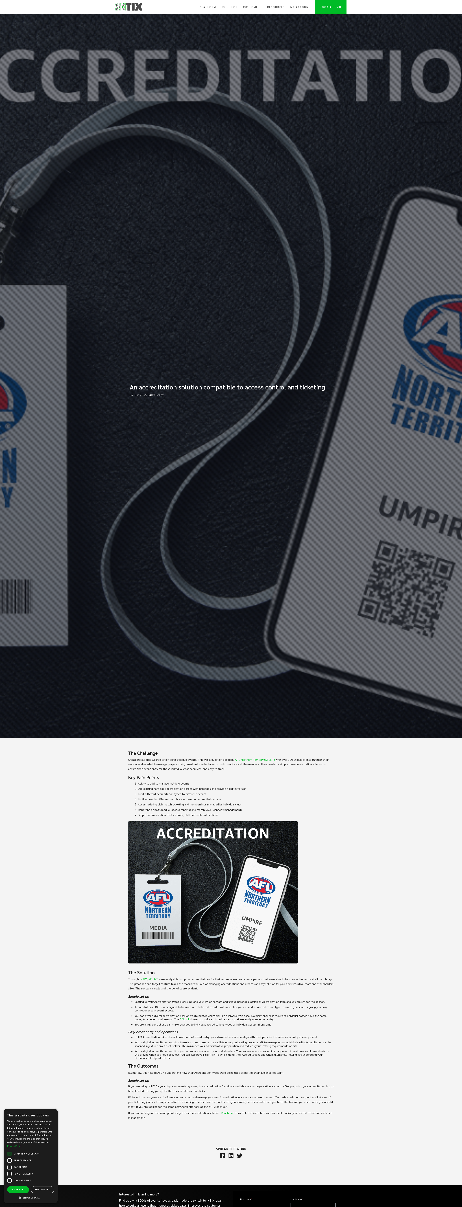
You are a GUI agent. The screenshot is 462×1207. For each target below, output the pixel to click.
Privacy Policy (14, 1145)
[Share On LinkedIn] (231, 1155)
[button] (30, 1197)
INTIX (143, 979)
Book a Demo (330, 6)
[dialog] (31, 1156)
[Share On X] (239, 1155)
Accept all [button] (18, 1189)
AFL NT (153, 979)
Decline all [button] (42, 1189)
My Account (300, 6)
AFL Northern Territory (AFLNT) (255, 759)
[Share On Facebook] (222, 1155)
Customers (252, 6)
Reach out (227, 1113)
